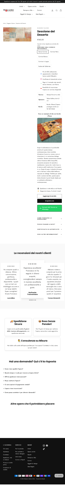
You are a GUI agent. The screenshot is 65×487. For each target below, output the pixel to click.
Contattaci (6, 455)
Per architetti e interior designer (20, 453)
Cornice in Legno (43, 61)
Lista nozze (18, 457)
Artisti (21, 6)
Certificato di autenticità (48, 229)
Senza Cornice (42, 52)
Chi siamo (6, 449)
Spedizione (49, 44)
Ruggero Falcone (43, 28)
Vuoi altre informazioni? (47, 234)
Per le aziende (19, 449)
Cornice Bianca (42, 57)
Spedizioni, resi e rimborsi (7, 459)
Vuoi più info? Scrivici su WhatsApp (49, 208)
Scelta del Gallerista (44, 66)
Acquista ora (49, 201)
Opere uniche (32, 6)
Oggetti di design (26, 14)
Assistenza (6, 452)
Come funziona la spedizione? (44, 218)
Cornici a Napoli (20, 460)
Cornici (39, 10)
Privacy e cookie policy (8, 464)
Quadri (42, 6)
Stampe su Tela (28, 10)
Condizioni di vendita (7, 469)
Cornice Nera (54, 52)
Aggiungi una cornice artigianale (46, 48)
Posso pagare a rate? (46, 224)
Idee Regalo (40, 14)
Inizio (4, 23)
